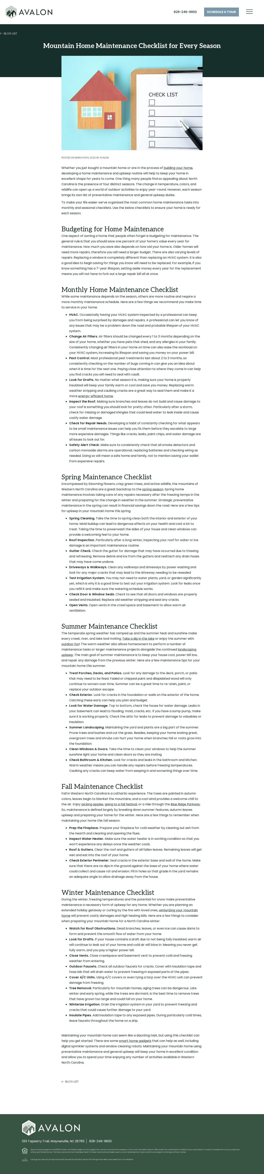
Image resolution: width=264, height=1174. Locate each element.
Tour (221, 12)
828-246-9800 (185, 12)
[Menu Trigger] (249, 11)
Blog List (10, 33)
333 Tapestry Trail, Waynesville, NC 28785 (53, 1141)
